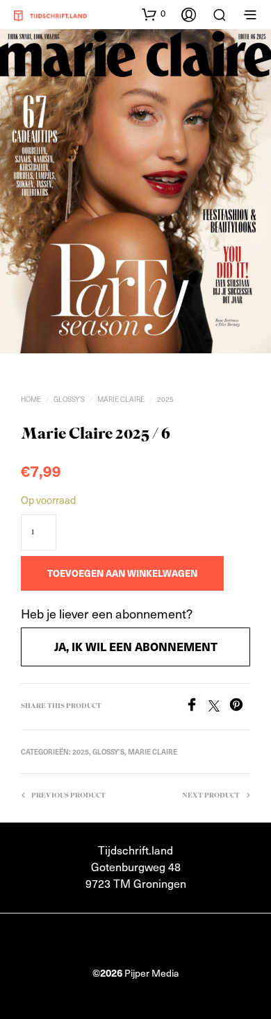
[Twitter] (218, 707)
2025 (165, 399)
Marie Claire (121, 399)
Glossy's (69, 399)
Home (31, 399)
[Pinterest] (239, 707)
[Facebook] (196, 707)
